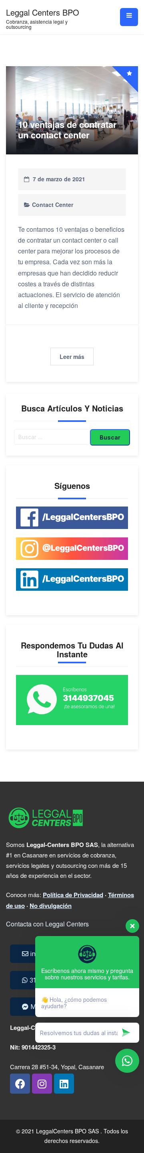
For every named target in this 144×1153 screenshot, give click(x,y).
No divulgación (51, 905)
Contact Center (52, 205)
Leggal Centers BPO (42, 12)
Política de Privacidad (73, 894)
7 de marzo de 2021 (59, 179)
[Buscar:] (52, 437)
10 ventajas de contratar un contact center (67, 129)
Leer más (72, 357)
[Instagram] (42, 1084)
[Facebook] (20, 1084)
